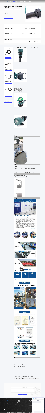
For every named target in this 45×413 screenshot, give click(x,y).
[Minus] (43, 398)
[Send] (43, 412)
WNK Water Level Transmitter (25, 378)
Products (14, 1)
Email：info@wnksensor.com (8, 403)
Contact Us (21, 1)
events (25, 1)
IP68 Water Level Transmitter (19, 378)
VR (27, 1)
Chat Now (8, 18)
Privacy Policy (8, 412)
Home (10, 1)
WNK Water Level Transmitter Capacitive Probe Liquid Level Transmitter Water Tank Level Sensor (8, 95)
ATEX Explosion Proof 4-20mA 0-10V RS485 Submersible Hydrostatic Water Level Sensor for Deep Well (8, 69)
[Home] (6, 1)
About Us (17, 1)
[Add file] (32, 412)
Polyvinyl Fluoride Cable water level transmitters (34, 378)
